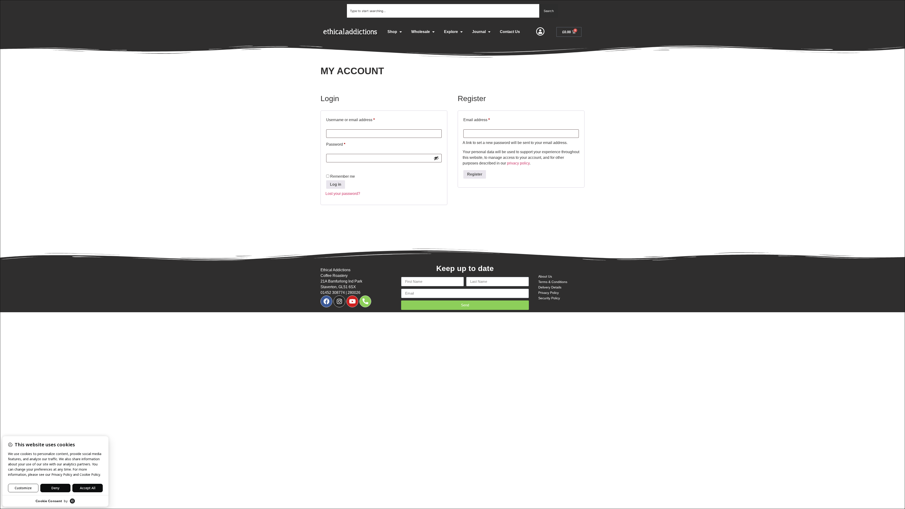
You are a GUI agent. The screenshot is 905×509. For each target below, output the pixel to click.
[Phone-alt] (365, 301)
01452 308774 (333, 293)
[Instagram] (339, 301)
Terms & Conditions (552, 282)
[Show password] (436, 158)
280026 (354, 293)
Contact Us (510, 32)
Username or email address (358, 119)
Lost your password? (342, 194)
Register (474, 174)
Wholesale (420, 32)
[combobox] (443, 11)
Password (343, 143)
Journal (479, 32)
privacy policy (518, 163)
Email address (484, 119)
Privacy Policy (548, 293)
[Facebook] (326, 301)
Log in (335, 184)
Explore (451, 32)
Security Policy (549, 298)
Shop (392, 32)
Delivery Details (549, 287)
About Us (545, 276)
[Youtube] (352, 301)
